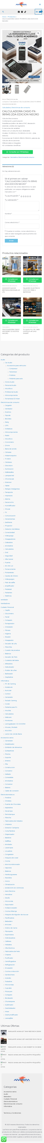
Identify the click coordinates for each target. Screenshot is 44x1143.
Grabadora (8, 542)
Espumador (9, 904)
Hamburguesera (11, 874)
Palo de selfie (10, 582)
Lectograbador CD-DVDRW (15, 724)
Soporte (8, 757)
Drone (7, 445)
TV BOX (8, 459)
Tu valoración (11, 200)
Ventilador (8, 409)
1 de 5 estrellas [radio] (21, 196)
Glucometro (9, 613)
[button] (3, 12)
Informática (5, 681)
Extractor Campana (12, 828)
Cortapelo (8, 620)
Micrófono (8, 388)
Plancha (8, 817)
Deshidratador (10, 1008)
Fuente (7, 562)
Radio (7, 435)
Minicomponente (11, 395)
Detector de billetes (12, 529)
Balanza (8, 653)
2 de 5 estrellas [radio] (23, 196)
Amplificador (9, 586)
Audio (3, 360)
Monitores (8, 720)
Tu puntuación (12, 196)
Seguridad (8, 556)
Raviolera (8, 878)
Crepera (8, 954)
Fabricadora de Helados (13, 821)
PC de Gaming (10, 684)
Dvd (6, 552)
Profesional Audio (11, 392)
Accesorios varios (7, 738)
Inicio (4, 99)
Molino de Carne (11, 928)
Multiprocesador (11, 908)
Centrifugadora (10, 961)
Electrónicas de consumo (10, 402)
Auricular (8, 690)
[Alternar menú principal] (40, 4)
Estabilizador (9, 744)
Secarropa (8, 811)
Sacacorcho (9, 502)
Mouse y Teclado (11, 727)
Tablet (7, 485)
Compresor (13, 368)
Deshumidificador (11, 1015)
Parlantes (8, 592)
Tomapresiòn (9, 623)
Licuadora (8, 851)
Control (7, 694)
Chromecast (9, 479)
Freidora (8, 797)
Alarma (7, 499)
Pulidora (12, 375)
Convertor (8, 771)
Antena (7, 761)
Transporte (9, 492)
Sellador (8, 774)
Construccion (10, 767)
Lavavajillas (9, 1018)
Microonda (9, 901)
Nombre (8, 213)
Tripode (7, 415)
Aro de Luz (9, 566)
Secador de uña (11, 643)
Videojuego (9, 536)
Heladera (8, 944)
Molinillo (8, 978)
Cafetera (8, 941)
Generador (9, 697)
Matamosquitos (10, 455)
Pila (6, 764)
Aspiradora (9, 807)
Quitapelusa (9, 751)
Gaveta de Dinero (11, 576)
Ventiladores (5, 603)
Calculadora (9, 549)
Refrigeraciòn (10, 965)
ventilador (4, 599)
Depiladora (9, 677)
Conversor (8, 784)
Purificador (9, 958)
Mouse (7, 509)
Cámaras (8, 452)
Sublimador (9, 1005)
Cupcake (8, 988)
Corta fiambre (10, 831)
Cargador (8, 405)
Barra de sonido (11, 449)
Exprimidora (9, 934)
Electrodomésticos (7, 794)
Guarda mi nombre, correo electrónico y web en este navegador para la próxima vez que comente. (21, 233)
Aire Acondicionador (12, 864)
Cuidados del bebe (12, 660)
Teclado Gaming (11, 700)
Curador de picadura (12, 650)
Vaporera (8, 868)
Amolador (8, 844)
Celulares (8, 462)
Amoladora (9, 546)
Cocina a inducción (12, 971)
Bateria (7, 787)
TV (6, 512)
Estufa (7, 898)
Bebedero (8, 921)
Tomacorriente (10, 569)
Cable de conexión (12, 791)
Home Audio (9, 382)
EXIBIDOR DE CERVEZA (14, 888)
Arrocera (8, 924)
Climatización (10, 884)
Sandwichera (9, 975)
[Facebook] (19, 12)
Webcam (8, 717)
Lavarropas (9, 848)
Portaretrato (9, 572)
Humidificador (10, 505)
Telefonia (8, 596)
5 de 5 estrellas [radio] (30, 196)
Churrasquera (10, 1001)
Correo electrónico (12, 222)
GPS (6, 425)
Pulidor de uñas (11, 670)
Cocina (7, 861)
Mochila (8, 710)
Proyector (8, 526)
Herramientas (10, 519)
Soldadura (8, 429)
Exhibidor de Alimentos (13, 747)
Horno (7, 881)
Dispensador (9, 834)
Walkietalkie (9, 472)
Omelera (8, 801)
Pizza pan (8, 991)
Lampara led (9, 475)
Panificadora (9, 918)
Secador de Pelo (11, 657)
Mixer (7, 1011)
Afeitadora (8, 664)
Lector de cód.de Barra (13, 734)
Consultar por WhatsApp (19, 152)
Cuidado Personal (7, 607)
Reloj (7, 422)
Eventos (8, 412)
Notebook (8, 687)
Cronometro (9, 442)
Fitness (7, 630)
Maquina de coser (11, 858)
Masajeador (9, 640)
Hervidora (8, 894)
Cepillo (7, 610)
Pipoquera (9, 931)
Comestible (9, 777)
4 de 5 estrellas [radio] (28, 196)
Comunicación (10, 516)
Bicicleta (8, 419)
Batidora (8, 838)
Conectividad (10, 532)
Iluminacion (9, 469)
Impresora (8, 495)
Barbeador (9, 674)
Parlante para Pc (11, 707)
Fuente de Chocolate (13, 804)
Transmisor (13, 372)
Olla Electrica (10, 948)
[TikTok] (25, 12)
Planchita (8, 647)
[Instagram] (22, 12)
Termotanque (10, 814)
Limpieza (8, 824)
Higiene (8, 633)
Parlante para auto (16, 378)
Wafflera (8, 841)
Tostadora (8, 981)
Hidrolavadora (10, 938)
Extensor (8, 482)
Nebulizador (9, 667)
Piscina (7, 754)
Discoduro (9, 465)
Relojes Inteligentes (12, 489)
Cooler (7, 704)
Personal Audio (10, 385)
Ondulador (9, 627)
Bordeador (9, 998)
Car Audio (8, 362)
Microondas (9, 985)
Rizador (8, 637)
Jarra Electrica (10, 891)
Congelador (9, 854)
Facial (7, 617)
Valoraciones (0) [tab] (8, 166)
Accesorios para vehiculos (16, 365)
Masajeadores (10, 539)
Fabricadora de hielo (12, 951)
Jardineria (8, 522)
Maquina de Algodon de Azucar (16, 914)
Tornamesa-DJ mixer (12, 398)
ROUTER (8, 730)
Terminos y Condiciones (12, 1113)
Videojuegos (9, 579)
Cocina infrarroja (11, 911)
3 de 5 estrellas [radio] (26, 196)
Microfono (8, 439)
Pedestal (8, 589)
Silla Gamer (9, 559)
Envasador (9, 968)
